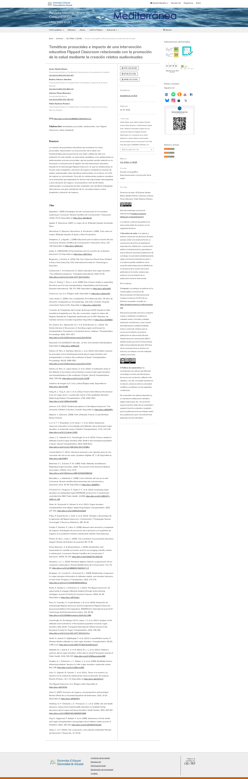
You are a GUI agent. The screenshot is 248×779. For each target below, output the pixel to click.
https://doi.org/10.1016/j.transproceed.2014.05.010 (70, 337)
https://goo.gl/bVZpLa (83, 254)
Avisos (82, 30)
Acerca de (111, 30)
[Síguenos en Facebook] (191, 94)
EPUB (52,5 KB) (130, 74)
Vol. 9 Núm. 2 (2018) (74, 38)
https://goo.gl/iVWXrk (58, 687)
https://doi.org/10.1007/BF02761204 (86, 725)
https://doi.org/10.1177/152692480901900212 (68, 583)
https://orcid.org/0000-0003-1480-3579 (61, 99)
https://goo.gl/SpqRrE (102, 288)
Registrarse (188, 3)
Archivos (59, 38)
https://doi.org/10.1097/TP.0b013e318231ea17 (78, 645)
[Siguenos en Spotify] (173, 94)
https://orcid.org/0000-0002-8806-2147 (61, 89)
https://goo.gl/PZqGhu (70, 597)
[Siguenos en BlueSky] (167, 100)
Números (72, 30)
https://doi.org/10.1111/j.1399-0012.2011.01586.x (69, 447)
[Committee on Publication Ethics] (172, 72)
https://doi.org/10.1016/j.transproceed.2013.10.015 (70, 364)
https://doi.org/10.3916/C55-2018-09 (87, 556)
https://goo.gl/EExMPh (104, 409)
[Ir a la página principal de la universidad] (60, 4)
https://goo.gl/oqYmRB (58, 387)
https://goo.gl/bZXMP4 (58, 458)
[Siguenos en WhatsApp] (179, 134)
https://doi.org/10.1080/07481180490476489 (67, 713)
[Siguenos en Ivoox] (179, 94)
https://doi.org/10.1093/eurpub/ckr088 (89, 656)
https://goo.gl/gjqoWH (100, 293)
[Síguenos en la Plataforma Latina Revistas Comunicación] (178, 100)
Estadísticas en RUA (128, 96)
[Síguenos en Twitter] (186, 100)
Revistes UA (176, 3)
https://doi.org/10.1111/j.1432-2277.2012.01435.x (69, 277)
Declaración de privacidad (102, 769)
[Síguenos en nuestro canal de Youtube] (185, 94)
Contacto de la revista (100, 758)
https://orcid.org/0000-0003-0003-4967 (61, 75)
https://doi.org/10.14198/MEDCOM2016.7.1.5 (70, 568)
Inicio (51, 38)
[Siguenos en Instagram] (173, 100)
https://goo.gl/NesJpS (74, 246)
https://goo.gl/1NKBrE (104, 320)
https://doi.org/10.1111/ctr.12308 (75, 378)
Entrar (198, 3)
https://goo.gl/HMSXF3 (70, 698)
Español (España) (159, 3)
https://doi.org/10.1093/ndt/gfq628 (71, 511)
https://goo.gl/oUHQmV (93, 679)
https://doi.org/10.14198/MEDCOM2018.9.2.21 (72, 119)
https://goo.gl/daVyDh (92, 305)
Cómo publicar (55, 30)
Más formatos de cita (130, 149)
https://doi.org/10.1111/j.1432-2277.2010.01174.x (69, 633)
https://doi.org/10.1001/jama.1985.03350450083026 (70, 473)
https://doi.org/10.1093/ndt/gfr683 (63, 401)
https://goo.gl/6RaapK (70, 346)
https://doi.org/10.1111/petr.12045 (63, 432)
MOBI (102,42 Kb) (131, 79)
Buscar (168, 30)
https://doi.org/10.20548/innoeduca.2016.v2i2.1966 (70, 615)
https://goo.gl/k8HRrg (91, 484)
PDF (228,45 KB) (130, 68)
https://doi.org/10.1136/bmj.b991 (70, 667)
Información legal (98, 766)
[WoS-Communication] (187, 69)
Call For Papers (96, 30)
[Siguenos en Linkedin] (166, 94)
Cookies (94, 773)
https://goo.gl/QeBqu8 (82, 218)
